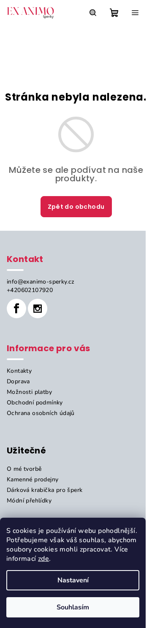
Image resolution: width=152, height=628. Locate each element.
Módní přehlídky (29, 501)
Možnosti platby (29, 392)
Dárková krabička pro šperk (44, 490)
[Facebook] (16, 308)
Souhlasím (73, 607)
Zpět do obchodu (76, 206)
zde (43, 558)
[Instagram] (37, 308)
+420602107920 (30, 290)
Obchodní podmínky (35, 403)
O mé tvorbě (24, 469)
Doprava (18, 381)
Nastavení (73, 580)
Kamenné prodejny (32, 479)
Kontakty (19, 371)
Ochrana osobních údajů (41, 413)
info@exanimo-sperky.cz (41, 282)
